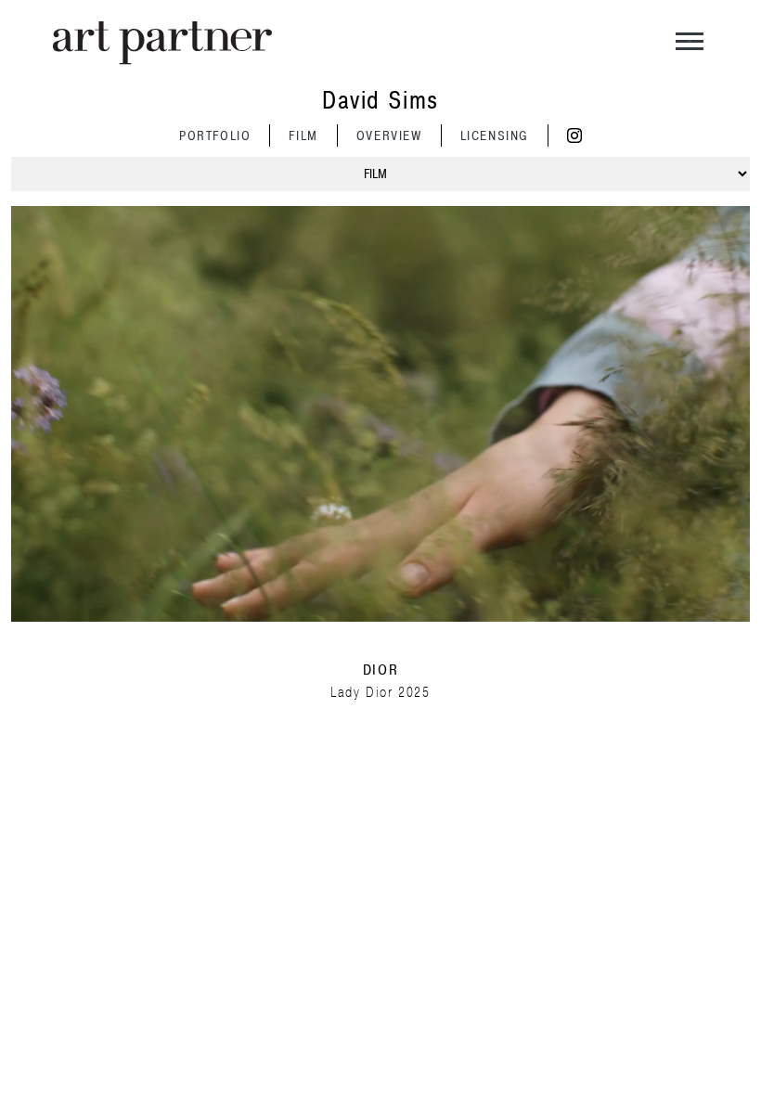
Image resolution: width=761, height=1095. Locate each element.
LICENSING (494, 136)
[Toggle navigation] (689, 43)
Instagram (574, 135)
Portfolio (215, 136)
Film (303, 136)
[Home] (162, 43)
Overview (389, 136)
